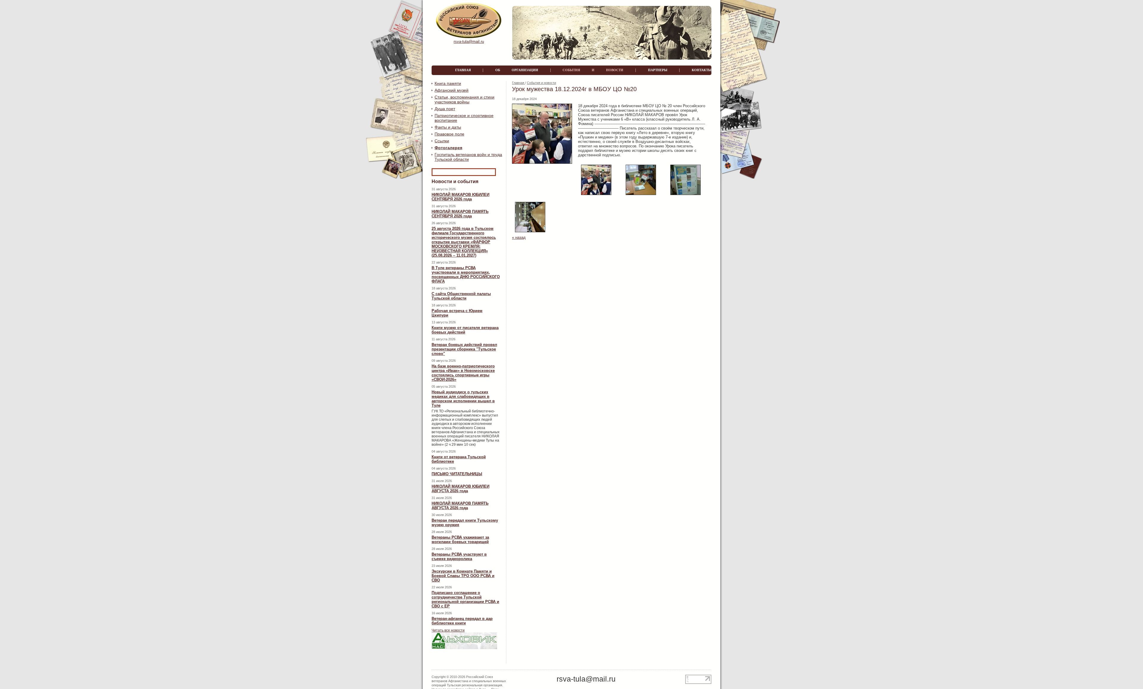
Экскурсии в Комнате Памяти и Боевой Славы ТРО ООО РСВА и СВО (463, 575)
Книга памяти (448, 83)
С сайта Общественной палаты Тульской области (461, 296)
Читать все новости (448, 630)
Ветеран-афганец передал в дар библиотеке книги (462, 620)
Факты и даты (448, 127)
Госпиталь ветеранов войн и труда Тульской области (468, 157)
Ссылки (442, 140)
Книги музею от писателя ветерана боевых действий (465, 329)
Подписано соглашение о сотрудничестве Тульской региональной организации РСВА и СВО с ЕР (465, 599)
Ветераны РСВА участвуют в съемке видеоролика (459, 556)
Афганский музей (452, 90)
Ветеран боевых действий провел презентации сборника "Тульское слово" (464, 349)
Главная (518, 83)
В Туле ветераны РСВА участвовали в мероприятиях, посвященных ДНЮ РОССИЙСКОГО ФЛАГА (466, 274)
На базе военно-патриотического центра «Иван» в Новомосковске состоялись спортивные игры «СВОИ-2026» (463, 373)
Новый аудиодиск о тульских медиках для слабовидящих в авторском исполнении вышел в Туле (463, 399)
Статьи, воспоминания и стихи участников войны (464, 99)
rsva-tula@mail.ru (469, 41)
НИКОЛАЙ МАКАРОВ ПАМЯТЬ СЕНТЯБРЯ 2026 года (460, 213)
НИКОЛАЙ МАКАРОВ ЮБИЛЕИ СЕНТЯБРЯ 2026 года (460, 196)
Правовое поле (449, 134)
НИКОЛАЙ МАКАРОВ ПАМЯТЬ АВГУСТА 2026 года (460, 505)
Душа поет (445, 108)
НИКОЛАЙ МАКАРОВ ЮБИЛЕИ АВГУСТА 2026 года (460, 488)
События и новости (541, 83)
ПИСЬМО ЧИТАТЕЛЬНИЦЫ (457, 474)
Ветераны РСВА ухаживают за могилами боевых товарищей (460, 539)
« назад (519, 237)
